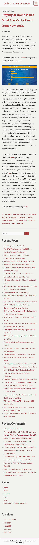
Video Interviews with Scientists (15, 503)
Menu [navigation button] (36, 3)
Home (6, 497)
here (24, 58)
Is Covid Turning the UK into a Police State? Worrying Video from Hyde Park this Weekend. (19, 373)
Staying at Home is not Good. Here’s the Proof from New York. (18, 20)
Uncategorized (9, 11)
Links (5, 500)
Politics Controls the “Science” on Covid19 (19, 261)
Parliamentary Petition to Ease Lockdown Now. (20, 379)
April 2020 (7, 532)
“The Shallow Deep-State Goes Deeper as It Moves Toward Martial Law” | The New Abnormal (19, 460)
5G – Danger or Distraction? (14, 246)
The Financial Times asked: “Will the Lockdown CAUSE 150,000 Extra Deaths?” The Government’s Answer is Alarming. (20, 305)
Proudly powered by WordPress (25, 541)
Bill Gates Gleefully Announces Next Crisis (19, 264)
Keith (25, 207)
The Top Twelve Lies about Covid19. (17, 292)
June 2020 (7, 526)
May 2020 (7, 529)
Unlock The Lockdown (12, 541)
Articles (6, 491)
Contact (7, 494)
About (6, 488)
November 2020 (10, 520)
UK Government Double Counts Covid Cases (20, 354)
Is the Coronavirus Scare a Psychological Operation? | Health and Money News (20, 432)
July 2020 (7, 523)
